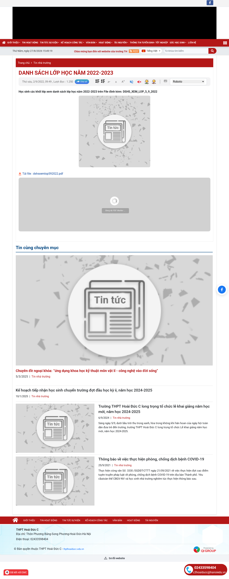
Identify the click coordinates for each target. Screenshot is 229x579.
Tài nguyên (120, 42)
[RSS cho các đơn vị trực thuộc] (134, 51)
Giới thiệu (13, 42)
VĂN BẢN (90, 42)
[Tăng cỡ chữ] (123, 81)
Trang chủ (24, 62)
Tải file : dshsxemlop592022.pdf (42, 173)
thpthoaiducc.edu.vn (74, 549)
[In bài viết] (165, 81)
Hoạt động (105, 42)
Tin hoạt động (30, 42)
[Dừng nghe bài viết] (139, 82)
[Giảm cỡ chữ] (108, 81)
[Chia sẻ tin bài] (82, 81)
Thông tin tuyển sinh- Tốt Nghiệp (149, 42)
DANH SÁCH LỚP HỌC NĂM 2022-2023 (66, 73)
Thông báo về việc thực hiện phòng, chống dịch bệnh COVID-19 (151, 459)
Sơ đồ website (116, 558)
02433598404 (205, 567)
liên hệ (192, 42)
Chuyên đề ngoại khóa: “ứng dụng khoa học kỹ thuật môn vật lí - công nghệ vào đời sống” (87, 371)
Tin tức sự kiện (48, 42)
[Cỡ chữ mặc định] (116, 81)
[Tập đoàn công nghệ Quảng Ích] (204, 549)
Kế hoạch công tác (71, 42)
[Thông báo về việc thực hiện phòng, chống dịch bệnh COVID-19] (55, 481)
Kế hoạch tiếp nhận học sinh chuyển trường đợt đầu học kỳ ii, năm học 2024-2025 (84, 390)
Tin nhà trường (42, 62)
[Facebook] (222, 290)
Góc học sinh (177, 42)
